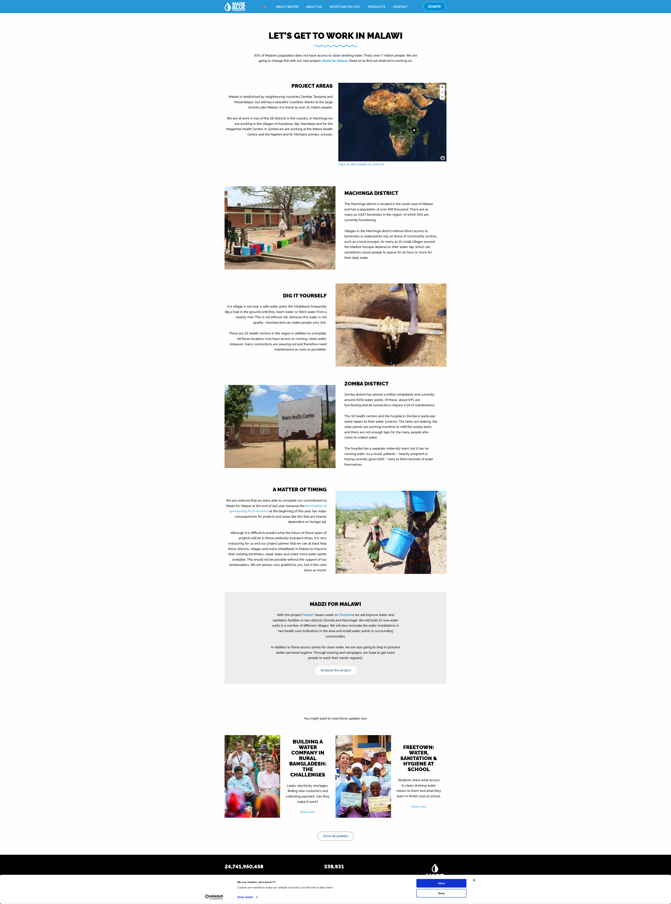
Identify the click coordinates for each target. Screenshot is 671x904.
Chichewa (345, 615)
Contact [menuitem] (400, 6)
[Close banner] (474, 880)
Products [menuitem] (376, 6)
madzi (308, 615)
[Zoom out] (442, 92)
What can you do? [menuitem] (345, 6)
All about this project (335, 670)
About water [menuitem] (287, 6)
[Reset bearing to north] (442, 97)
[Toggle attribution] (443, 158)
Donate (434, 6)
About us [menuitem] (314, 6)
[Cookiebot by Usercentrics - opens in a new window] (214, 897)
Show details (245, 897)
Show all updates (335, 836)
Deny (441, 893)
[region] (392, 122)
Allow (441, 883)
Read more (308, 812)
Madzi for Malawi (335, 60)
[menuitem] (265, 6)
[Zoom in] (442, 87)
